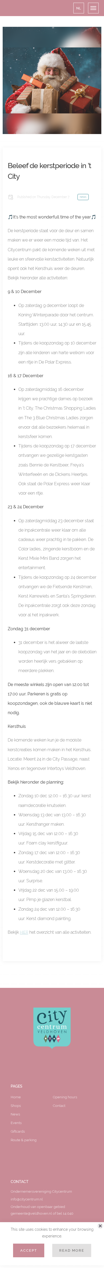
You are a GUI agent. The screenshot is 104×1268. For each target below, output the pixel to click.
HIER (24, 932)
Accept (28, 1250)
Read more (71, 1250)
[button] (78, 8)
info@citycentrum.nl (27, 1199)
